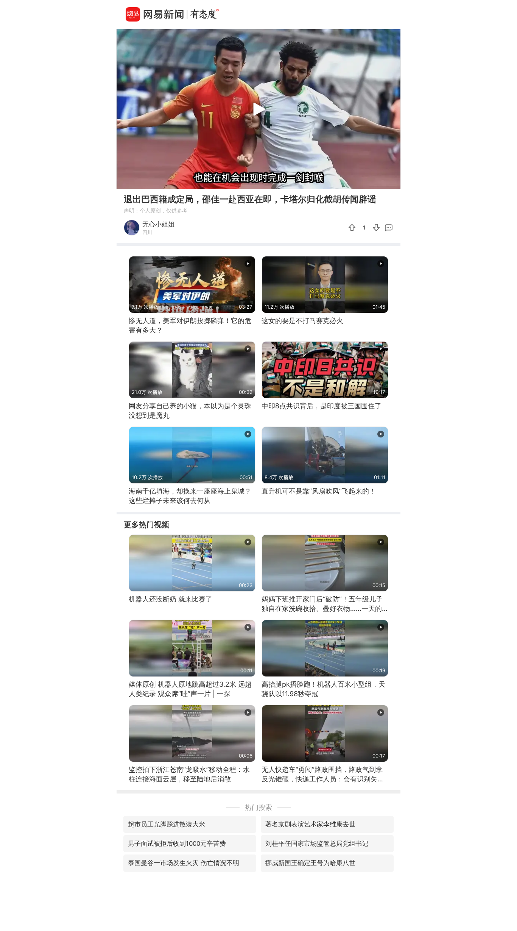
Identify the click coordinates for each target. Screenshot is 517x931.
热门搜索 (258, 807)
